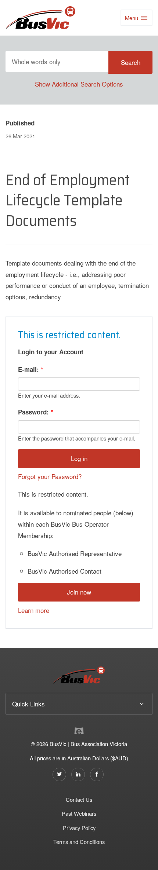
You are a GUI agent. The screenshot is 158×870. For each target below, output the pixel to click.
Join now (79, 591)
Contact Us (79, 799)
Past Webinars (79, 813)
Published (20, 122)
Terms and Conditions (79, 841)
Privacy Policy (79, 827)
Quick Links (28, 703)
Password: (35, 411)
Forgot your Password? (50, 476)
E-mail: (30, 369)
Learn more (33, 610)
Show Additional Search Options (79, 83)
